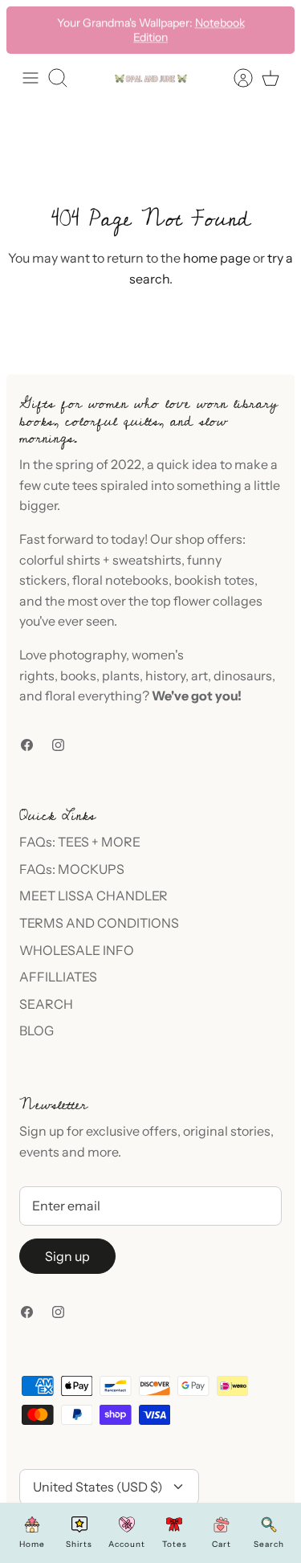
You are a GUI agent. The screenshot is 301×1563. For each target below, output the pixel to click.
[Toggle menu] (30, 78)
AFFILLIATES (58, 977)
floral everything (92, 696)
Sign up (67, 1256)
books (78, 675)
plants (121, 675)
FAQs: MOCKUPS (71, 869)
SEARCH (46, 1004)
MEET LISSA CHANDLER (93, 896)
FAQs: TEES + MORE (79, 842)
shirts (83, 560)
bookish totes (214, 580)
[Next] (272, 30)
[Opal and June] (151, 77)
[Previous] (29, 30)
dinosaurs (243, 675)
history (165, 675)
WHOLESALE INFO (76, 950)
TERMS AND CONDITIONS (99, 923)
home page (216, 258)
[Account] (235, 78)
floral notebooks (120, 580)
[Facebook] (27, 745)
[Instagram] (58, 745)
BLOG (36, 1030)
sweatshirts (146, 560)
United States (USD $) (98, 1487)
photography (87, 655)
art (199, 675)
